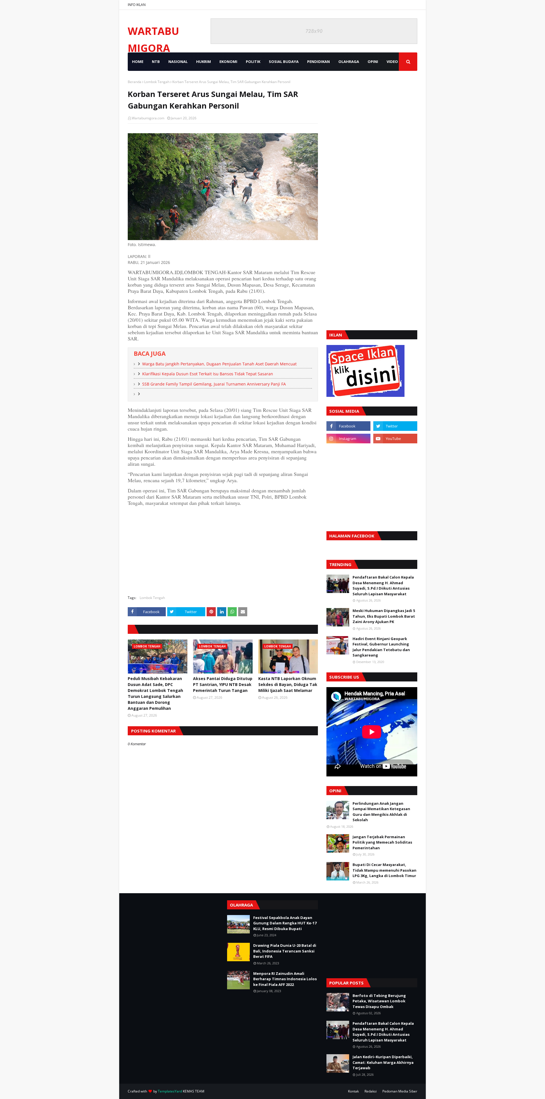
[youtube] (395, 438)
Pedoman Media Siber (399, 1091)
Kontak (353, 1091)
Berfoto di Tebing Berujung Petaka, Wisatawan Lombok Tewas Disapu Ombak (379, 1001)
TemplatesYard (170, 1091)
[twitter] (395, 426)
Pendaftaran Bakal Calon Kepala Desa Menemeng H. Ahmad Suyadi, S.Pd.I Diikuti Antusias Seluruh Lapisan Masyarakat (383, 585)
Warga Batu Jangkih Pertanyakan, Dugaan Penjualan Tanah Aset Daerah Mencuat (219, 364)
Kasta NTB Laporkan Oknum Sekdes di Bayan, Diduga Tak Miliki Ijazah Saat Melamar (287, 684)
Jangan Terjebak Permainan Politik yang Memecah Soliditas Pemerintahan (382, 842)
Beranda (134, 81)
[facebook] (348, 426)
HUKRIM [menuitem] (203, 61)
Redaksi (370, 1091)
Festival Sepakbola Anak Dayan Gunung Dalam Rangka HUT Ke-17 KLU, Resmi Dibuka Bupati (284, 923)
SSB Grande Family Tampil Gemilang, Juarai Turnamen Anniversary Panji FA (214, 384)
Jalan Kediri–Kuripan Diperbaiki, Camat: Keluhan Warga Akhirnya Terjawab (383, 1062)
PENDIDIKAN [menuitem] (318, 61)
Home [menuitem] (137, 61)
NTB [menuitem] (156, 61)
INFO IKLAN (137, 4)
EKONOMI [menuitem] (228, 61)
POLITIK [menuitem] (253, 61)
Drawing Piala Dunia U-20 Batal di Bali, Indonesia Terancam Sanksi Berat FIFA (284, 951)
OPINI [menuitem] (373, 61)
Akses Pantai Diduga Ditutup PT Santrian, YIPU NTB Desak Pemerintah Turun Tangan (222, 684)
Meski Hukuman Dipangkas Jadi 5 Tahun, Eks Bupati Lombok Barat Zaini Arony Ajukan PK (384, 616)
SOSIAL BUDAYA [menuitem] (284, 61)
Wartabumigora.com (148, 118)
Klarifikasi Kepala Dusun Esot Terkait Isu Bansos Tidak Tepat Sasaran (207, 373)
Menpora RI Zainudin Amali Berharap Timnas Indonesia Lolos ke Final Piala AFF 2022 (285, 979)
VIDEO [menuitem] (392, 61)
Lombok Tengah (156, 81)
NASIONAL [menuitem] (178, 61)
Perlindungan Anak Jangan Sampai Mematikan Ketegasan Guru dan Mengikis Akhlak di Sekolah (381, 812)
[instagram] (348, 438)
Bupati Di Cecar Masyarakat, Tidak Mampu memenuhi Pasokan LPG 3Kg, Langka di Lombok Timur (384, 870)
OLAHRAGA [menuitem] (348, 61)
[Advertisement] (223, 550)
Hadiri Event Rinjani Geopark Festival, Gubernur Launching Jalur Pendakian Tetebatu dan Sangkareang (381, 647)
